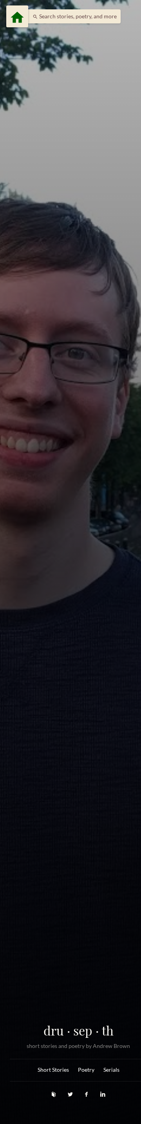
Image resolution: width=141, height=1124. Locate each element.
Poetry (86, 1070)
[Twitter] (71, 1094)
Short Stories (53, 1070)
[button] (73, 16)
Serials (111, 1070)
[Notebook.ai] (54, 1094)
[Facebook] (87, 1094)
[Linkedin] (102, 1094)
